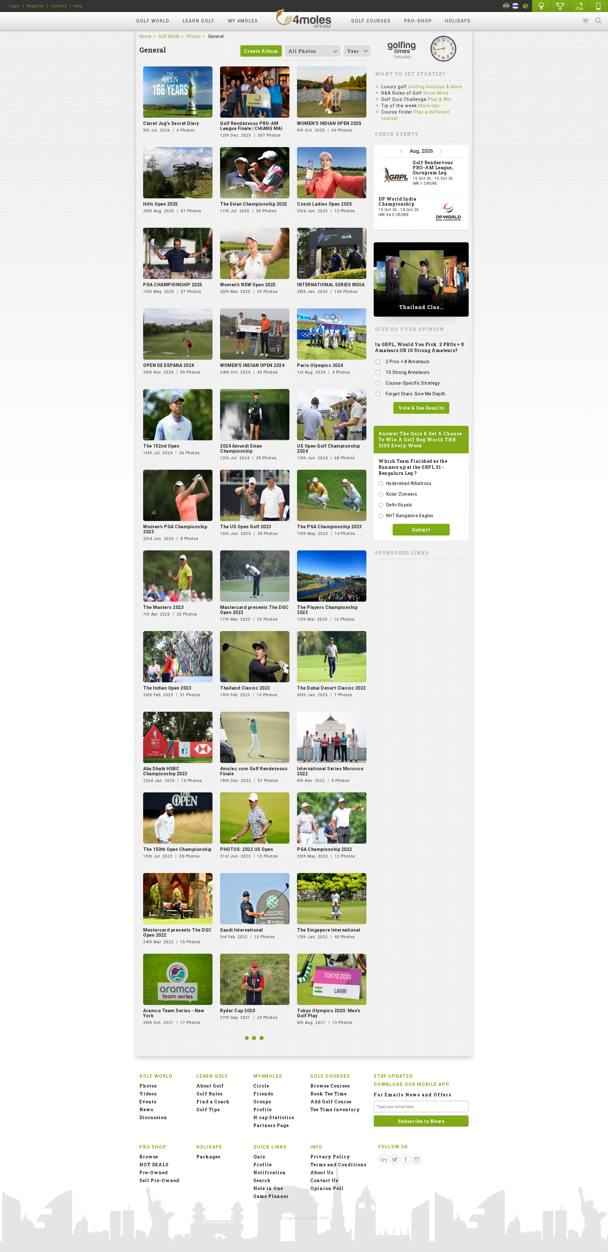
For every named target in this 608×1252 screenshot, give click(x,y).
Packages (208, 1157)
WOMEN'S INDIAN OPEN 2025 (329, 123)
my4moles (304, 18)
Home (145, 36)
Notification (269, 1172)
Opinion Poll (327, 1188)
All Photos (302, 51)
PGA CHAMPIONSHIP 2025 (172, 284)
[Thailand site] (515, 6)
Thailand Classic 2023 (245, 688)
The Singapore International (328, 930)
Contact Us (324, 1180)
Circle (261, 1086)
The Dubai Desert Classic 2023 (331, 688)
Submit (421, 530)
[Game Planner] (579, 6)
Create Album (261, 51)
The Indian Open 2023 (167, 688)
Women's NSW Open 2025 (248, 284)
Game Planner (271, 1196)
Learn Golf (199, 20)
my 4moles (243, 20)
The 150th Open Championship (177, 849)
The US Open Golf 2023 (245, 526)
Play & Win (440, 99)
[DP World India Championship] (448, 211)
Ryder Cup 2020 (237, 1010)
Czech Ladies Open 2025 (324, 204)
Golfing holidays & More (435, 86)
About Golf (210, 1086)
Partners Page (271, 1125)
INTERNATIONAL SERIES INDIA (330, 284)
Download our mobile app (411, 1084)
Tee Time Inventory (335, 1109)
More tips (429, 105)
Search (598, 21)
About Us (321, 1172)
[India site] (506, 6)
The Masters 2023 (163, 607)
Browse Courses (330, 1086)
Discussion (153, 1117)
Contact (59, 6)
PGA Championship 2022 (324, 849)
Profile (262, 1109)
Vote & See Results (421, 408)
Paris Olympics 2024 (320, 365)
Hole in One (560, 6)
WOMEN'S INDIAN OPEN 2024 (252, 365)
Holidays (458, 20)
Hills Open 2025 (160, 204)
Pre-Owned (153, 1172)
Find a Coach (213, 1102)
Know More (436, 93)
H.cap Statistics (273, 1117)
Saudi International (241, 930)
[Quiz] (541, 6)
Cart (586, 21)
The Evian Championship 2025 (253, 204)
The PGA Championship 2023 (329, 526)
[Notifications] (525, 6)
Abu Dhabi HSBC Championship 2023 (165, 771)
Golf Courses (371, 20)
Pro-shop (418, 20)
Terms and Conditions (338, 1165)
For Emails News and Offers (413, 1095)
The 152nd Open (161, 446)
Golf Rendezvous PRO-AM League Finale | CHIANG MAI (251, 126)
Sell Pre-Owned (159, 1180)
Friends (263, 1094)
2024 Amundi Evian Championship (241, 448)
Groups (262, 1102)
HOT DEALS (154, 1165)
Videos (148, 1094)
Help (77, 6)
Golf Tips (208, 1109)
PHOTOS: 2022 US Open (246, 849)
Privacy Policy (330, 1157)
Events (147, 1102)
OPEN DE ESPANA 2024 (168, 365)
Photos (194, 36)
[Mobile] (598, 6)
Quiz (259, 1157)
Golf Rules (209, 1094)
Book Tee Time (328, 1094)
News (146, 1109)
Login (14, 6)
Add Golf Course (331, 1102)
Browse (148, 1157)
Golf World (152, 20)
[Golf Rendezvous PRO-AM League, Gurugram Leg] (393, 175)
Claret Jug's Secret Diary (171, 123)
